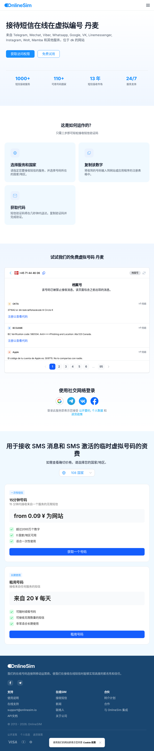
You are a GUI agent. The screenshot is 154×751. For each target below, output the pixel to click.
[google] (59, 401)
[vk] (83, 401)
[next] (108, 367)
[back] (11, 273)
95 (101, 366)
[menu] (148, 5)
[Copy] (43, 273)
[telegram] (71, 401)
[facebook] (94, 401)
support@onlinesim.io (22, 710)
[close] (100, 742)
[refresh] (144, 273)
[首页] (18, 5)
